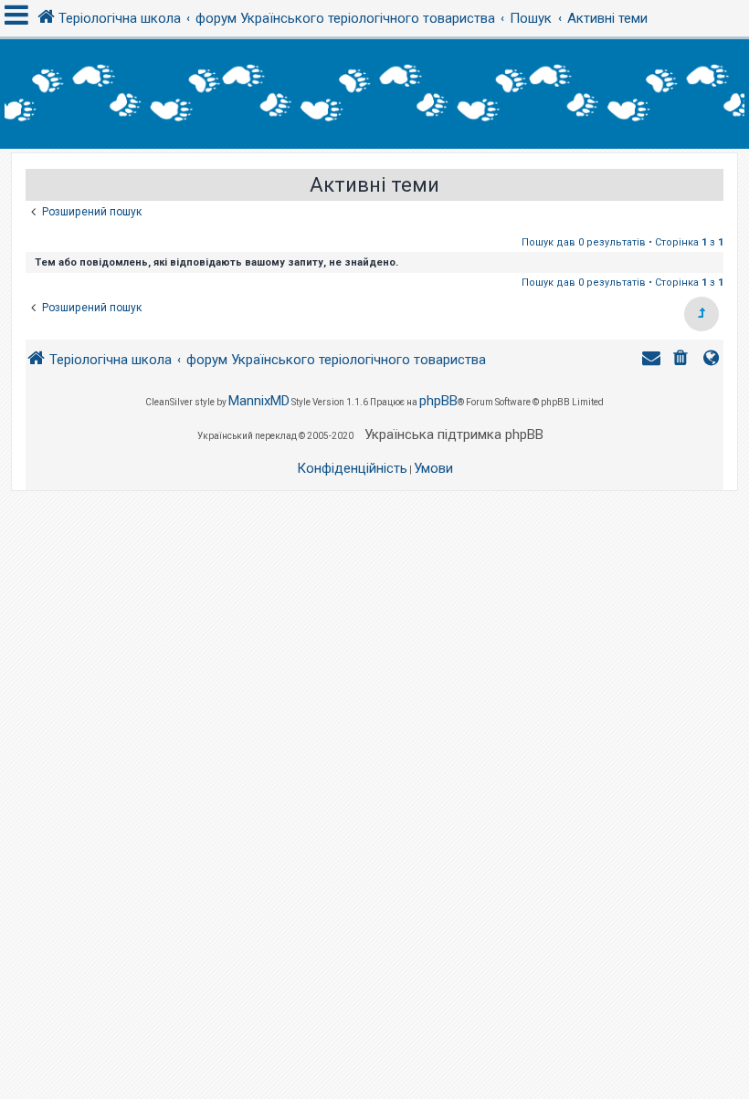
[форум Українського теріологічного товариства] (374, 94)
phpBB (438, 400)
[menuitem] (682, 360)
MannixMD (259, 400)
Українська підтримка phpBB (453, 434)
